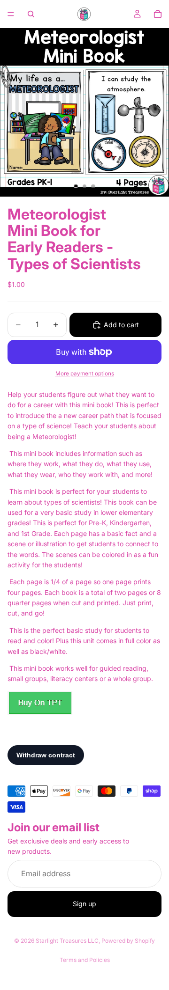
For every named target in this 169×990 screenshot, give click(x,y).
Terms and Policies (85, 959)
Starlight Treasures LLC (67, 940)
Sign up (84, 904)
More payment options (84, 373)
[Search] (31, 14)
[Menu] (11, 14)
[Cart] (157, 14)
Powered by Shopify (128, 940)
